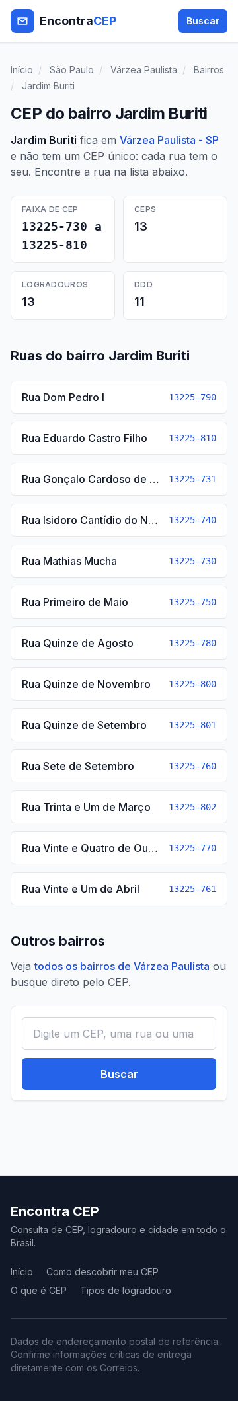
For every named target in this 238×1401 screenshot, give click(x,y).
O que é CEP (39, 1290)
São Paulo (72, 69)
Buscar (202, 20)
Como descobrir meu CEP (102, 1271)
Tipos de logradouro (125, 1290)
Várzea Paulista (143, 69)
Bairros (209, 69)
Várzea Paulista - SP (169, 140)
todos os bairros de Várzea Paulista (122, 966)
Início (22, 69)
